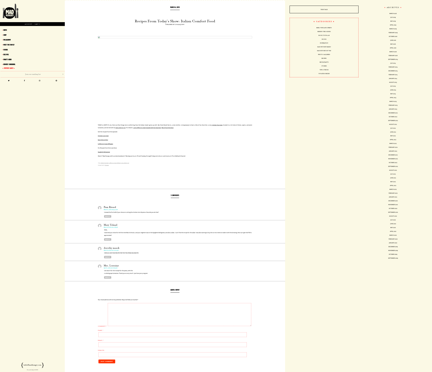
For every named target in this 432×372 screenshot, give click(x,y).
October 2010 (393, 208)
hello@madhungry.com (32, 365)
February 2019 (393, 32)
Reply (107, 216)
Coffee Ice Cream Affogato (105, 144)
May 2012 (393, 136)
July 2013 (393, 86)
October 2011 (393, 162)
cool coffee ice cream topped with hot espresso (147, 127)
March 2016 (393, 52)
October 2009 (393, 254)
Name (100, 330)
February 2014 (393, 74)
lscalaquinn (179, 24)
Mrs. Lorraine (111, 265)
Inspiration (324, 43)
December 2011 (393, 155)
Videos (5, 50)
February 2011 (393, 193)
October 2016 (393, 36)
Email (101, 340)
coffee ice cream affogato (115, 163)
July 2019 (393, 17)
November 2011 (393, 159)
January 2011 (393, 197)
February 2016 (393, 55)
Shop (4, 35)
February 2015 (393, 67)
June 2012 (393, 132)
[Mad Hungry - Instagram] (39, 81)
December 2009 (393, 246)
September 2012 (393, 120)
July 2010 (393, 220)
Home (5, 30)
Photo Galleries (324, 54)
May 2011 (393, 181)
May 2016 (393, 44)
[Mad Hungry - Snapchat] (56, 81)
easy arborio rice (121, 127)
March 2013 (393, 101)
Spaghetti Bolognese (104, 152)
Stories (324, 66)
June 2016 (393, 40)
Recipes (107, 165)
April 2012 (393, 139)
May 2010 (393, 227)
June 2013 (393, 90)
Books (324, 39)
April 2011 (393, 185)
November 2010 (393, 204)
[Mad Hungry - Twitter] (9, 81)
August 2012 (393, 124)
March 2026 (393, 13)
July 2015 (393, 63)
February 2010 (393, 239)
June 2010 (393, 224)
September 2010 (393, 212)
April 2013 (393, 97)
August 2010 (393, 216)
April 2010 (393, 231)
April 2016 (393, 48)
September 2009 (393, 258)
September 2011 (393, 166)
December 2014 (393, 71)
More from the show (167, 127)
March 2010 (393, 235)
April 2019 (393, 25)
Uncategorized (324, 73)
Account (28, 24)
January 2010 (393, 243)
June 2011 (393, 178)
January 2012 (393, 151)
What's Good (7, 59)
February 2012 (393, 147)
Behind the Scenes (324, 31)
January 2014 (393, 78)
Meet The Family (8, 45)
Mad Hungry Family (324, 46)
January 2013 (393, 109)
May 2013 (393, 94)
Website (101, 350)
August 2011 (393, 170)
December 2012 (393, 113)
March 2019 (393, 29)
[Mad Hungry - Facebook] (24, 81)
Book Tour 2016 (324, 35)
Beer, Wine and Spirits (324, 27)
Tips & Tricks (324, 69)
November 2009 (393, 250)
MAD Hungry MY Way (324, 50)
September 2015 (393, 59)
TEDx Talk (324, 9)
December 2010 (393, 201)
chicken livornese (217, 125)
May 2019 (393, 21)
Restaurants (324, 62)
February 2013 (393, 105)
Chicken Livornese (103, 136)
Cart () (37, 24)
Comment (102, 326)
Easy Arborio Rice (103, 140)
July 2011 (393, 174)
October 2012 (393, 116)
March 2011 (393, 189)
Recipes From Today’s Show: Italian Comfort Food (175, 21)
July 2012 (393, 128)
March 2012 (393, 143)
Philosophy (7, 40)
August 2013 (393, 82)
